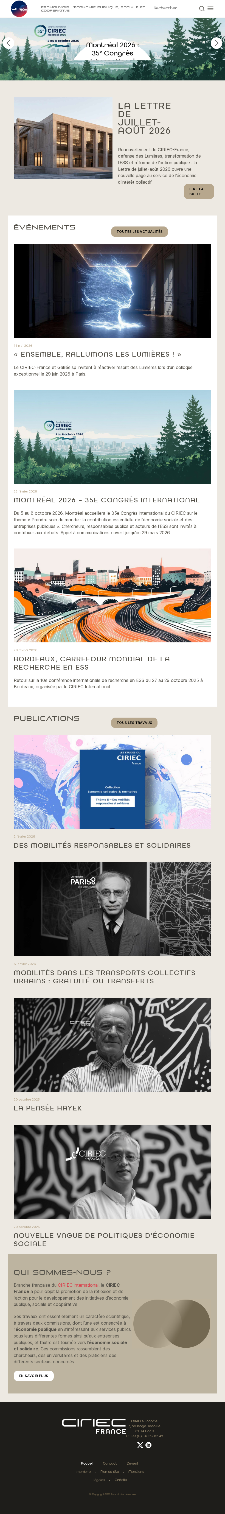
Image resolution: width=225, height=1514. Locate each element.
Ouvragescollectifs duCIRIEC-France (112, 53)
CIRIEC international (78, 1285)
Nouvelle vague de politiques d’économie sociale (104, 1240)
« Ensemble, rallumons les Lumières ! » (98, 354)
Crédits (121, 1480)
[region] (112, 42)
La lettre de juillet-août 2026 (144, 118)
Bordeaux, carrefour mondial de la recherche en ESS (92, 663)
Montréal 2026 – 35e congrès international (107, 500)
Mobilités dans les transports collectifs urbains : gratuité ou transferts (105, 977)
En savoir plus (33, 1376)
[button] (112, 32)
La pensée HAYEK (48, 1108)
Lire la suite (201, 193)
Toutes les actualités (139, 232)
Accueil (87, 1463)
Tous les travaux (134, 723)
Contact (110, 1463)
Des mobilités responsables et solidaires (102, 845)
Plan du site (109, 1472)
